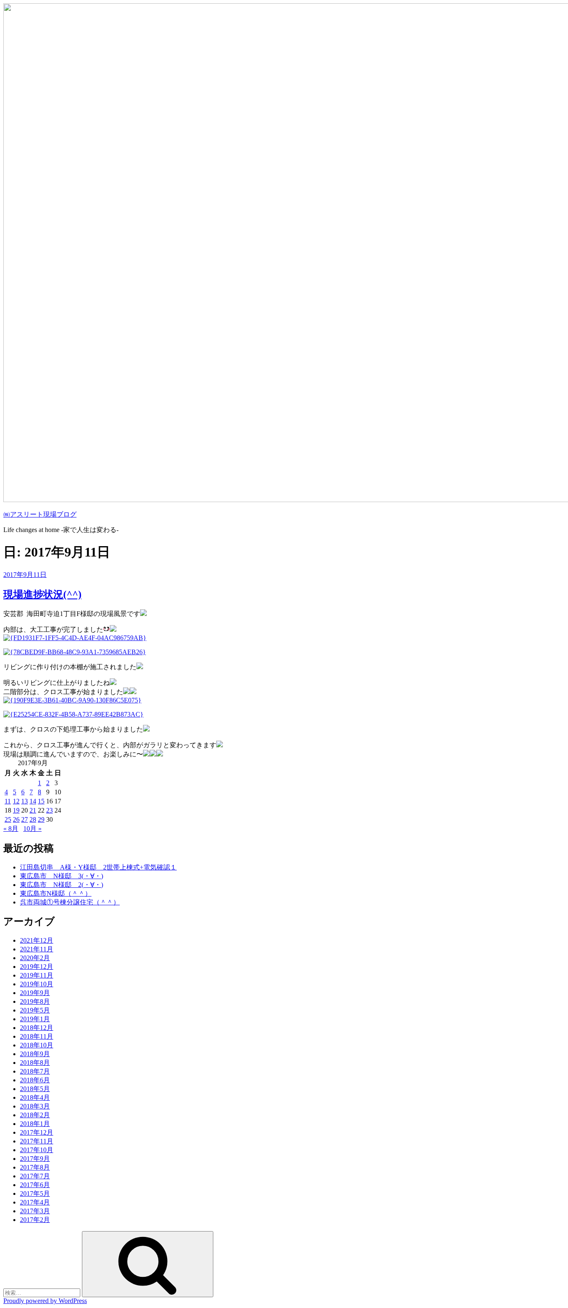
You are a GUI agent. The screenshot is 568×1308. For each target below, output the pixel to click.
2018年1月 (35, 1123)
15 (41, 801)
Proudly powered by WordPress (45, 1300)
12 (16, 801)
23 (49, 810)
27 (24, 819)
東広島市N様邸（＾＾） (55, 893)
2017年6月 (35, 1184)
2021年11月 (36, 949)
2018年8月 (35, 1062)
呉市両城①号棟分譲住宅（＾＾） (70, 902)
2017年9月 (35, 1158)
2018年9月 (35, 1053)
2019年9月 (35, 992)
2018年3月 (35, 1106)
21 (33, 810)
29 (41, 819)
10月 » (32, 828)
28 (33, 819)
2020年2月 (35, 957)
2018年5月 (35, 1088)
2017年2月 (35, 1219)
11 (8, 801)
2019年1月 (35, 1018)
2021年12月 (36, 940)
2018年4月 (35, 1097)
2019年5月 (35, 1010)
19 (16, 810)
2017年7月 (35, 1176)
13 (24, 801)
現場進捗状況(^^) (42, 594)
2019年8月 (35, 1001)
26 (16, 819)
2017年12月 (36, 1132)
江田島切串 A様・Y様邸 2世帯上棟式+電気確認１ (98, 867)
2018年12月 (36, 1027)
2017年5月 (35, 1193)
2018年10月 (36, 1045)
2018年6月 (35, 1080)
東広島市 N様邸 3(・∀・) (61, 875)
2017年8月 (35, 1167)
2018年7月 (35, 1071)
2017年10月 (36, 1149)
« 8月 (10, 828)
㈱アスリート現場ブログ (40, 514)
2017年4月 (35, 1202)
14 (33, 801)
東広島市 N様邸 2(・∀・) (61, 884)
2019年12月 (36, 966)
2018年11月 (36, 1036)
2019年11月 (36, 975)
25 (8, 819)
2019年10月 (36, 984)
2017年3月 (35, 1210)
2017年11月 (36, 1141)
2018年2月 (35, 1114)
